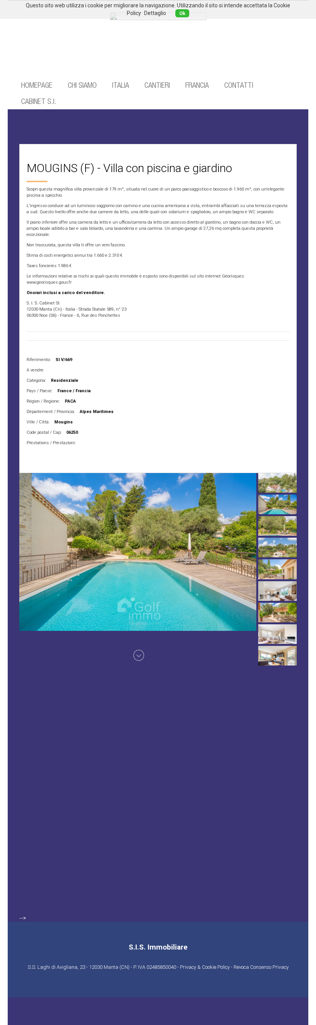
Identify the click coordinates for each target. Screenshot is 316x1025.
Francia (197, 84)
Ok (182, 13)
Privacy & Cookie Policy (205, 967)
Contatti (238, 84)
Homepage (36, 84)
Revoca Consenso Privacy (261, 967)
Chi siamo (82, 84)
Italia (120, 84)
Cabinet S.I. (38, 101)
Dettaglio (155, 13)
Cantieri (157, 84)
